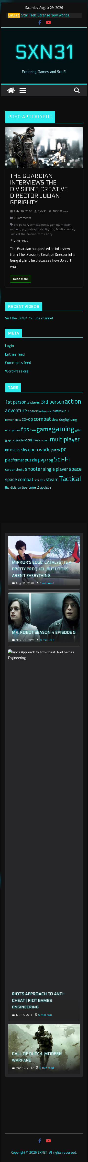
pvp (42, 459)
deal (55, 419)
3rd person (21, 224)
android (33, 410)
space (75, 469)
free (33, 430)
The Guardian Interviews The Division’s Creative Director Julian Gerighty (39, 189)
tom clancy (45, 234)
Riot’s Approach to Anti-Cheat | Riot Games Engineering (38, 1000)
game (44, 224)
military (66, 224)
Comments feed (18, 362)
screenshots (14, 469)
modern (15, 229)
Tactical (15, 234)
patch (55, 450)
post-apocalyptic (37, 229)
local (28, 440)
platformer (14, 460)
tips (25, 487)
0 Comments (22, 217)
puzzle (31, 460)
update (45, 487)
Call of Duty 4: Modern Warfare (37, 1057)
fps (25, 429)
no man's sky (16, 449)
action (73, 401)
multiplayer (65, 439)
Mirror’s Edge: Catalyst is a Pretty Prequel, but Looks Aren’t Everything (41, 569)
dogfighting (68, 419)
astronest (45, 411)
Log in (9, 345)
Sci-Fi (59, 229)
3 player (33, 402)
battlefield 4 (13, 419)
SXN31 (44, 52)
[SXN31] (11, 90)
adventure (16, 410)
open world (39, 449)
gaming (54, 224)
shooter (69, 229)
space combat (19, 479)
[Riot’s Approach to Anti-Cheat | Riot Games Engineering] (44, 833)
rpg (52, 229)
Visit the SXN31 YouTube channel (29, 318)
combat (35, 224)
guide (19, 440)
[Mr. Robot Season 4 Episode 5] (44, 617)
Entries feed (15, 354)
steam (52, 479)
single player (55, 469)
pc (23, 229)
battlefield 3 (61, 410)
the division (28, 234)
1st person (15, 401)
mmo (36, 440)
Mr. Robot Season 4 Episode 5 (44, 632)
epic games (12, 430)
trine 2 (33, 487)
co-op (27, 419)
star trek (39, 480)
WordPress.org (16, 371)
